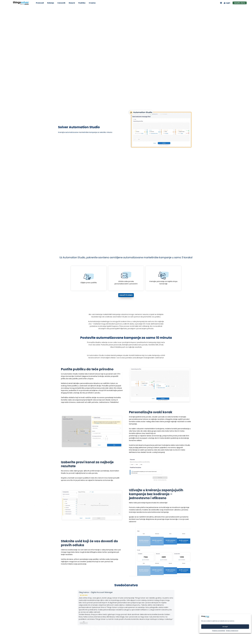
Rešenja (50, 3)
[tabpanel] (126, 609)
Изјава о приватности (232, 630)
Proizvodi (40, 3)
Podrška (81, 3)
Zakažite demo (239, 3)
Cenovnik (61, 3)
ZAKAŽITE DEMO (126, 295)
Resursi (72, 3)
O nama (92, 3)
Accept (225, 627)
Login (228, 3)
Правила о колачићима (218, 630)
